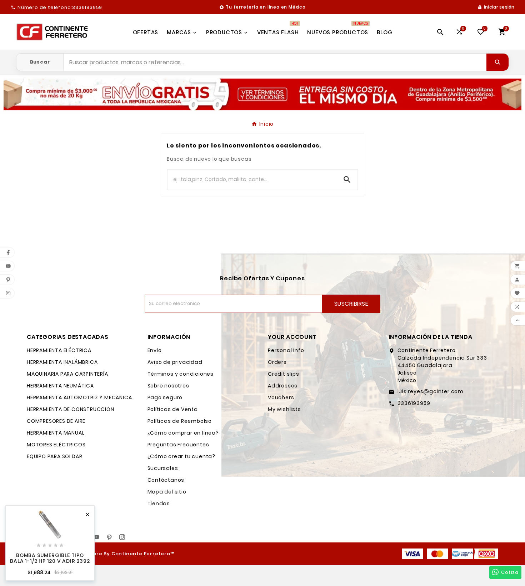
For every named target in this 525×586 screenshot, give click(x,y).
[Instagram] (122, 537)
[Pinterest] (109, 537)
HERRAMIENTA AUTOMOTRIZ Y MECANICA (79, 397)
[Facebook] (83, 537)
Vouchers (281, 397)
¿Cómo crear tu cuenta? (182, 456)
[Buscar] (497, 62)
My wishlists (284, 409)
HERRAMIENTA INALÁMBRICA (62, 362)
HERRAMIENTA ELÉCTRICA (59, 350)
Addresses (283, 385)
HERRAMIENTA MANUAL (55, 432)
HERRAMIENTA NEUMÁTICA (60, 385)
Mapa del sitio (167, 491)
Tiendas (159, 503)
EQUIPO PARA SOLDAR (54, 456)
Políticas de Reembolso (180, 421)
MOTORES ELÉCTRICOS (56, 444)
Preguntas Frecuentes (178, 444)
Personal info (286, 350)
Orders (277, 362)
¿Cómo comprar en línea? (183, 432)
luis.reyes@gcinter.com (431, 391)
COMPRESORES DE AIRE (56, 421)
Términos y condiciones (181, 373)
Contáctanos (166, 480)
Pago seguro (165, 397)
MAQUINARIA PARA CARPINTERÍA (67, 373)
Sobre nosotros (168, 385)
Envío (155, 350)
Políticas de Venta (173, 409)
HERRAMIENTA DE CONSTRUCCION (70, 409)
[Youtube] (96, 537)
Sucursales (163, 468)
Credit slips (283, 373)
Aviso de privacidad (175, 362)
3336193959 (414, 403)
